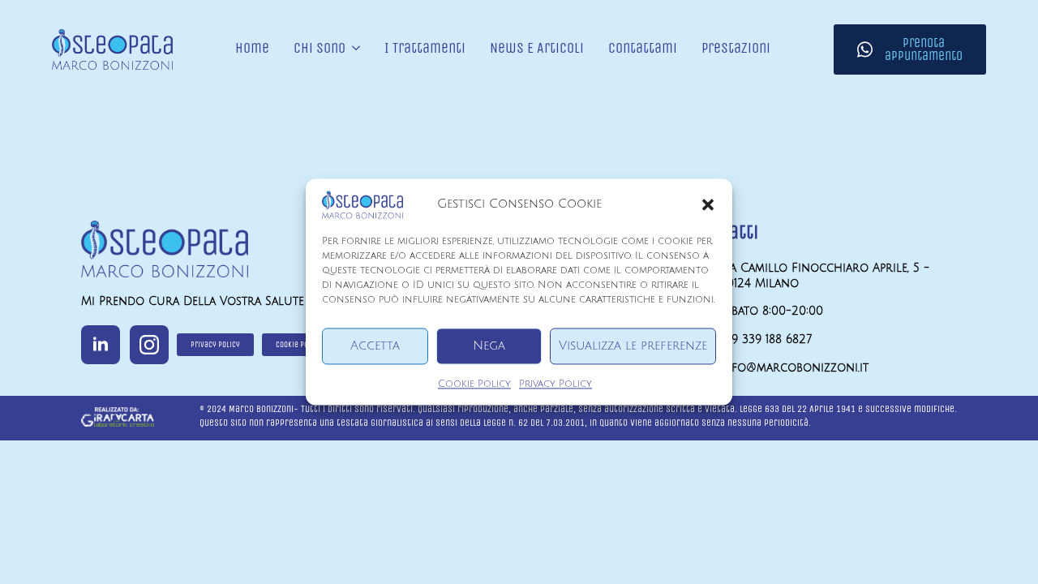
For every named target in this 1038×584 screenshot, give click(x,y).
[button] (708, 204)
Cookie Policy (474, 384)
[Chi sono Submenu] (352, 50)
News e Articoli (537, 49)
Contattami (642, 49)
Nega (489, 346)
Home (252, 49)
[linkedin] (100, 344)
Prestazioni (735, 49)
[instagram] (149, 344)
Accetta (375, 346)
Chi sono (319, 49)
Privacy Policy (555, 384)
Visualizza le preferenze (633, 346)
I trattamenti (424, 49)
